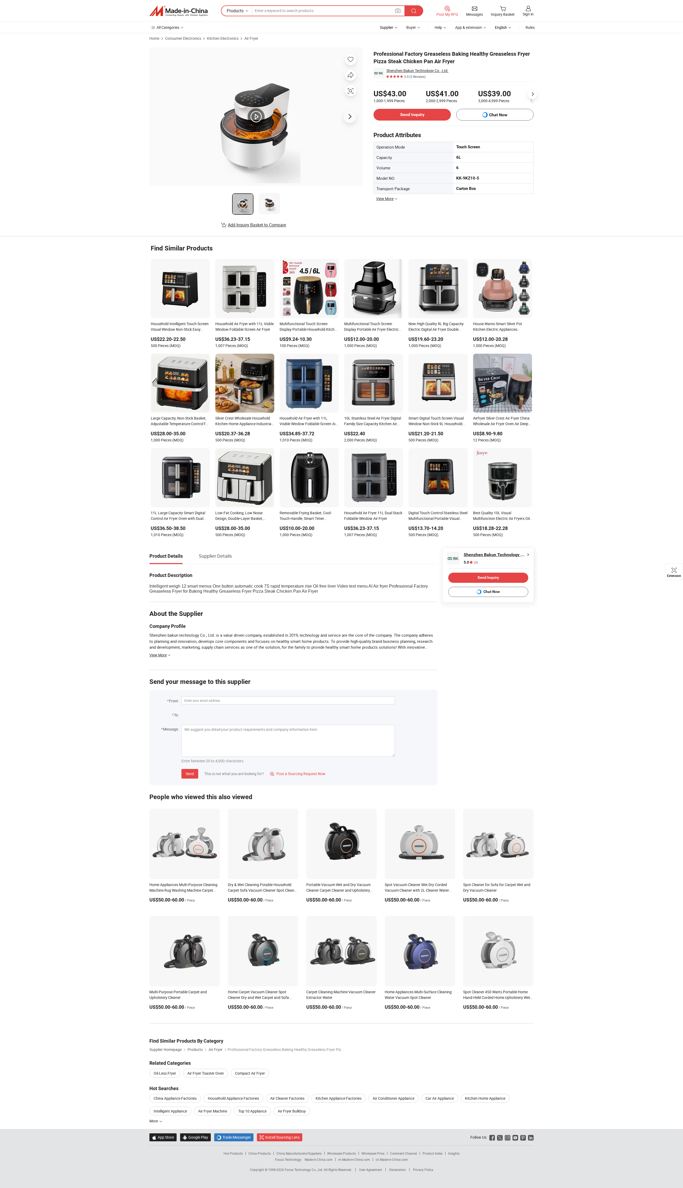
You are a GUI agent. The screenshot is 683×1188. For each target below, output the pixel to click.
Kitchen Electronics (223, 38)
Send (190, 773)
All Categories (168, 27)
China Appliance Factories (175, 1098)
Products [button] (235, 11)
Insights (454, 1153)
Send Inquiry (412, 114)
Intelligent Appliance (170, 1111)
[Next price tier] (532, 94)
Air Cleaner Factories (287, 1098)
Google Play (195, 1137)
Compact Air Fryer (250, 1073)
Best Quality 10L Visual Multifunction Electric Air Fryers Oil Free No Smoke (501, 516)
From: (174, 700)
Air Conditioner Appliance (393, 1098)
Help (438, 27)
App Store (163, 1137)
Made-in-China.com (319, 1159)
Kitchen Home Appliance (485, 1098)
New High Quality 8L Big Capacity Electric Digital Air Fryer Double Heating (436, 327)
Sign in (528, 14)
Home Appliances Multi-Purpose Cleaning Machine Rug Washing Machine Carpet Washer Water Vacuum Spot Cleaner (183, 890)
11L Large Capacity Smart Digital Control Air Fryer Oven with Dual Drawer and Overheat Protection (178, 516)
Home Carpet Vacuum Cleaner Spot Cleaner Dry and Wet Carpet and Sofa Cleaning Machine (258, 997)
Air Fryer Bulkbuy (292, 1111)
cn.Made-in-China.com (392, 1159)
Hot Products (233, 1153)
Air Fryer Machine (212, 1111)
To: (176, 714)
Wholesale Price (373, 1153)
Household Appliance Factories (233, 1098)
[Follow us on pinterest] (523, 1137)
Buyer (411, 27)
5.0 (471, 562)
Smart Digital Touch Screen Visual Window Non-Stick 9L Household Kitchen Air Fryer (436, 421)
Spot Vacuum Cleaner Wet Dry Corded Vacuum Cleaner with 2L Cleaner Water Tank (417, 890)
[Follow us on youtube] (515, 1137)
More (154, 1120)
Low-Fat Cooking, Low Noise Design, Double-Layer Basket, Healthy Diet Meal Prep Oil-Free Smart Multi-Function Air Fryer (240, 516)
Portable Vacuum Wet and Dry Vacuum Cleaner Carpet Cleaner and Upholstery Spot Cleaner (338, 890)
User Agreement (370, 1169)
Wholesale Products (341, 1153)
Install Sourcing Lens (282, 1137)
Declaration (397, 1169)
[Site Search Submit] (413, 10)
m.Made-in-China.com (354, 1159)
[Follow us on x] (500, 1137)
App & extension (468, 27)
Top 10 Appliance (252, 1111)
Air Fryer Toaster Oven (205, 1073)
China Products (259, 1153)
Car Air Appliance (440, 1098)
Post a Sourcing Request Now (297, 773)
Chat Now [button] (498, 114)
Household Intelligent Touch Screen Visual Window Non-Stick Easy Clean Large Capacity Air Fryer (180, 327)
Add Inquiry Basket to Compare (257, 225)
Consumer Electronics (183, 38)
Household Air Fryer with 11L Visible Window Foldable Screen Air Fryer (308, 421)
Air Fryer (251, 38)
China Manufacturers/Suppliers (298, 1153)
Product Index (433, 1153)
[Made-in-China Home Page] (178, 11)
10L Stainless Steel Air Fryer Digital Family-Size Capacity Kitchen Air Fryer (372, 421)
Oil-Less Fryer (165, 1073)
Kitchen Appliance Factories (339, 1098)
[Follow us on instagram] (507, 1137)
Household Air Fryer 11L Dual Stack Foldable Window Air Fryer (373, 515)
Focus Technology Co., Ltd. (304, 1169)
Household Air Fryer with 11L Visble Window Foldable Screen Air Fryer (244, 326)
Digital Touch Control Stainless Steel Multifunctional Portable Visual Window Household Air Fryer (437, 516)
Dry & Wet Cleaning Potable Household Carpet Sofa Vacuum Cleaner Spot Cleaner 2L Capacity (262, 890)
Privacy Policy (423, 1169)
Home (154, 38)
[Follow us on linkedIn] (531, 1137)
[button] (397, 10)
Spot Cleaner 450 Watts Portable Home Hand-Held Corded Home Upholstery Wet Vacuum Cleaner (496, 997)
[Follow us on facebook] (492, 1137)
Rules (530, 27)
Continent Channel (403, 1153)
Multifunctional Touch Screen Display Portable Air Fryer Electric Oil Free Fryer (371, 327)
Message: (171, 729)
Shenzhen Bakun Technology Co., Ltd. (417, 70)
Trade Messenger (234, 1137)
